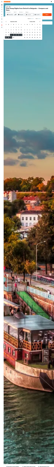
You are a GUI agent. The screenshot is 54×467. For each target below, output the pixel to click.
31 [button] (39, 37)
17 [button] (16, 32)
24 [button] (16, 34)
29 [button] (11, 37)
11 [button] (18, 29)
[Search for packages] (1, 11)
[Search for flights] (1, 5)
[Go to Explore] (1, 15)
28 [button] (8, 37)
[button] (2, 1)
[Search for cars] (1, 9)
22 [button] (11, 34)
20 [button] (6, 34)
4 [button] (18, 27)
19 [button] (21, 32)
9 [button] (13, 29)
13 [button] (29, 32)
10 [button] (16, 29)
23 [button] (13, 34)
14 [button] (8, 32)
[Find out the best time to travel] (1, 19)
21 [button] (8, 34)
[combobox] (21, 12)
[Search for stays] (1, 7)
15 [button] (34, 32)
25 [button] (18, 34)
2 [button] (13, 27)
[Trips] (1, 22)
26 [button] (21, 34)
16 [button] (13, 32)
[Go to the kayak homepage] (7, 1)
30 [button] (13, 37)
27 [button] (29, 37)
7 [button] (8, 29)
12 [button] (21, 29)
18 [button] (18, 32)
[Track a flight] (1, 17)
